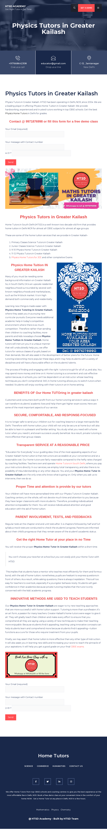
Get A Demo (86, 8)
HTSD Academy (15, 6)
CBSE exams (77, 646)
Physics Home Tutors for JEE (26, 257)
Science (28, 766)
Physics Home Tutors (16, 113)
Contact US (76, 766)
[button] (74, 8)
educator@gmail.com (53, 63)
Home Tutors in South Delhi (70, 463)
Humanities (59, 766)
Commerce (43, 766)
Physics (55, 810)
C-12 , (82, 63)
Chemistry (66, 810)
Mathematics (42, 810)
